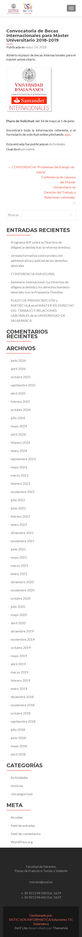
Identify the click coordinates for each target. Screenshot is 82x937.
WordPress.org (22, 842)
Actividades (57, 144)
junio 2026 (18, 360)
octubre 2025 (20, 377)
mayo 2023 (19, 467)
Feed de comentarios (26, 834)
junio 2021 (18, 549)
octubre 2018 (20, 713)
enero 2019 (19, 688)
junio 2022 (18, 508)
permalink (28, 149)
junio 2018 (18, 738)
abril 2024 (18, 434)
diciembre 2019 (22, 631)
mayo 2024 (19, 426)
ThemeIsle (60, 928)
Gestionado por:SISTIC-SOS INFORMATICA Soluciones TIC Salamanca (41, 919)
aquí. (67, 134)
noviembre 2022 (22, 492)
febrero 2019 (20, 680)
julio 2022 (18, 500)
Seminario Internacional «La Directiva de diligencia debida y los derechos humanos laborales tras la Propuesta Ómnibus (40, 287)
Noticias (17, 786)
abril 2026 (18, 369)
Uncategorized (21, 794)
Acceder (17, 817)
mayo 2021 (19, 557)
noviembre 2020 (22, 590)
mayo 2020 (19, 615)
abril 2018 (18, 754)
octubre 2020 (20, 598)
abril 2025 (18, 393)
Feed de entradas (23, 825)
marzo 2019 (19, 672)
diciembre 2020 (22, 582)
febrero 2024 (20, 442)
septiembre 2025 (23, 385)
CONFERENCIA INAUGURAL (33, 274)
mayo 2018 (19, 746)
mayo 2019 (19, 656)
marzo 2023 (19, 475)
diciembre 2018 (22, 697)
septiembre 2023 (23, 459)
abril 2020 (18, 623)
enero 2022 (19, 524)
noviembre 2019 (22, 639)
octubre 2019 (20, 647)
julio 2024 (18, 418)
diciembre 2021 (22, 533)
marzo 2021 (19, 565)
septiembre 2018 (23, 721)
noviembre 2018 (22, 705)
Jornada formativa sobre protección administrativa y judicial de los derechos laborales (39, 260)
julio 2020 (18, 606)
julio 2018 (18, 730)
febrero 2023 (20, 483)
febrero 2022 (20, 516)
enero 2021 (19, 574)
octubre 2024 (20, 410)
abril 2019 (18, 664)
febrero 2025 (20, 401)
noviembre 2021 (22, 541)
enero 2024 (19, 451)
